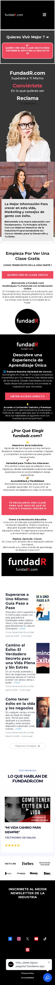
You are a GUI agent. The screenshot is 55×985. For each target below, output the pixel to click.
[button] (44, 15)
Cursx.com (12, 410)
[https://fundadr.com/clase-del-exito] (27, 320)
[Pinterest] (27, 949)
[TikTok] (45, 938)
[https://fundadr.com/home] (13, 15)
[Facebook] (10, 938)
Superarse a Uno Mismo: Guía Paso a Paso (17, 601)
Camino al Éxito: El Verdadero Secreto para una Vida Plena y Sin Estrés (20, 656)
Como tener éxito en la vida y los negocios (20, 703)
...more (22, 628)
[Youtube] (36, 938)
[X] (27, 938)
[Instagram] (19, 938)
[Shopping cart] (51, 14)
